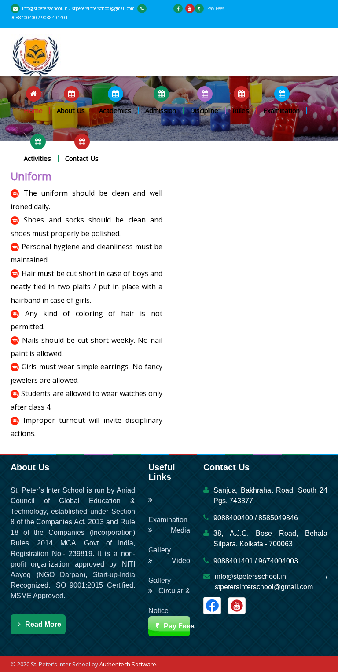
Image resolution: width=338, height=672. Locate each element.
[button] (33, 100)
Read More (43, 624)
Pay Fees (215, 8)
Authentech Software (127, 664)
